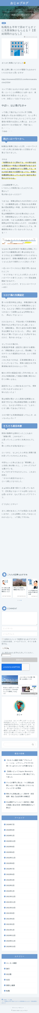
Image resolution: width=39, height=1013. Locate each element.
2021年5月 (10, 919)
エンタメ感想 (11, 963)
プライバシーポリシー (18, 1007)
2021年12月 (11, 896)
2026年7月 (10, 824)
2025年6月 (10, 852)
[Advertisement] (19, 544)
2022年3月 (10, 880)
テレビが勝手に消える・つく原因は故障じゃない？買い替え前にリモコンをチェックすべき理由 (20, 785)
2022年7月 (10, 869)
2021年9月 (10, 913)
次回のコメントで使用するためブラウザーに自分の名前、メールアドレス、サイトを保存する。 (19, 641)
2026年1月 (10, 835)
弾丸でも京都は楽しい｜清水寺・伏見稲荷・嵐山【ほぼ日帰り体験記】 (20, 795)
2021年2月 (10, 924)
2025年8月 (10, 847)
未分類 (8, 974)
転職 (4, 23)
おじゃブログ (19, 3)
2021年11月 (11, 902)
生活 (8, 980)
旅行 (8, 969)
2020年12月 (11, 935)
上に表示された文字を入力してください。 (18, 653)
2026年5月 (10, 830)
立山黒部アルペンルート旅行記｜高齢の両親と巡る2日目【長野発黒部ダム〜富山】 (20, 805)
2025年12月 (11, 841)
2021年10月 (11, 908)
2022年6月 (10, 874)
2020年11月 (11, 941)
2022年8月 (10, 863)
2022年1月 (10, 891)
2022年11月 (11, 858)
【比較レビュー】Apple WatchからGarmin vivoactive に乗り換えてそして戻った (20, 774)
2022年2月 (10, 885)
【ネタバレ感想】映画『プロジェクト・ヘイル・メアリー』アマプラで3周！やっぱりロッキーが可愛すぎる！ (20, 763)
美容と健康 (10, 985)
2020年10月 (11, 946)
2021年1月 (10, 930)
